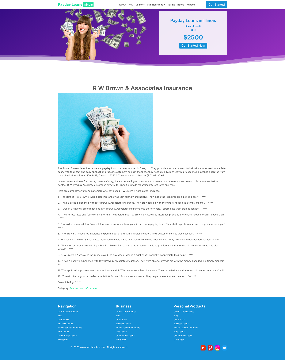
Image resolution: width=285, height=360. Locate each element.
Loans (139, 4)
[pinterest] (211, 347)
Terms (171, 4)
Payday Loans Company (83, 288)
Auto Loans (63, 331)
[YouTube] (204, 347)
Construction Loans (67, 335)
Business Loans (65, 323)
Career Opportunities (68, 311)
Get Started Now (193, 45)
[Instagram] (218, 347)
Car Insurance (155, 4)
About (122, 4)
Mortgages (63, 339)
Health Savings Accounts (70, 327)
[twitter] (224, 347)
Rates (180, 4)
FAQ (131, 4)
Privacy (190, 4)
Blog (60, 315)
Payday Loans (75, 4)
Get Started (216, 4)
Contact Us (63, 319)
